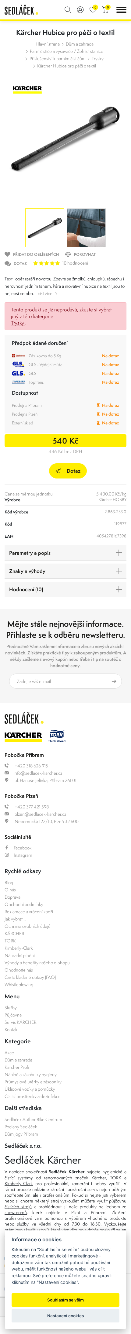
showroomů (16, 1212)
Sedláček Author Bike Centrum (33, 1119)
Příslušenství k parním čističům (58, 58)
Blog (9, 882)
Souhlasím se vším (65, 1300)
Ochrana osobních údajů (28, 926)
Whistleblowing (19, 984)
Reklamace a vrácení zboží (29, 911)
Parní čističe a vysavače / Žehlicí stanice (66, 51)
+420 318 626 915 (31, 766)
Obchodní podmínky (24, 904)
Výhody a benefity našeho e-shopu (37, 962)
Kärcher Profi (17, 1067)
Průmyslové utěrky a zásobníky (33, 1082)
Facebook (23, 848)
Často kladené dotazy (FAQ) (30, 977)
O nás (10, 890)
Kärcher (98, 1178)
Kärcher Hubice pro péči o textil (66, 66)
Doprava (12, 897)
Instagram (23, 855)
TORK (10, 941)
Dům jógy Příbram (21, 1134)
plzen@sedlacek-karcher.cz (40, 814)
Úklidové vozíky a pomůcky (30, 1089)
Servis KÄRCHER (20, 1022)
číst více (45, 293)
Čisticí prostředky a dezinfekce (33, 1096)
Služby (11, 1007)
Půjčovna (13, 1015)
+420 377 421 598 (31, 807)
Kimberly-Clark (19, 948)
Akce (9, 1052)
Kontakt (12, 1029)
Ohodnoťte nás (19, 970)
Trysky (98, 58)
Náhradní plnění (20, 955)
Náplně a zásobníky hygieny (31, 1074)
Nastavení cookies (65, 1315)
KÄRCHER (14, 933)
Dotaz (73, 470)
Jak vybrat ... (15, 919)
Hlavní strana (48, 44)
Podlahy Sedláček (21, 1127)
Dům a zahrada (80, 44)
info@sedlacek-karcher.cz (38, 773)
